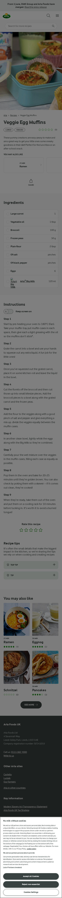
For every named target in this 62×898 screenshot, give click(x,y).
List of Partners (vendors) (12, 867)
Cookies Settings (31, 892)
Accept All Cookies (31, 876)
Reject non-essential (31, 884)
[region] (31, 857)
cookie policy (31, 849)
